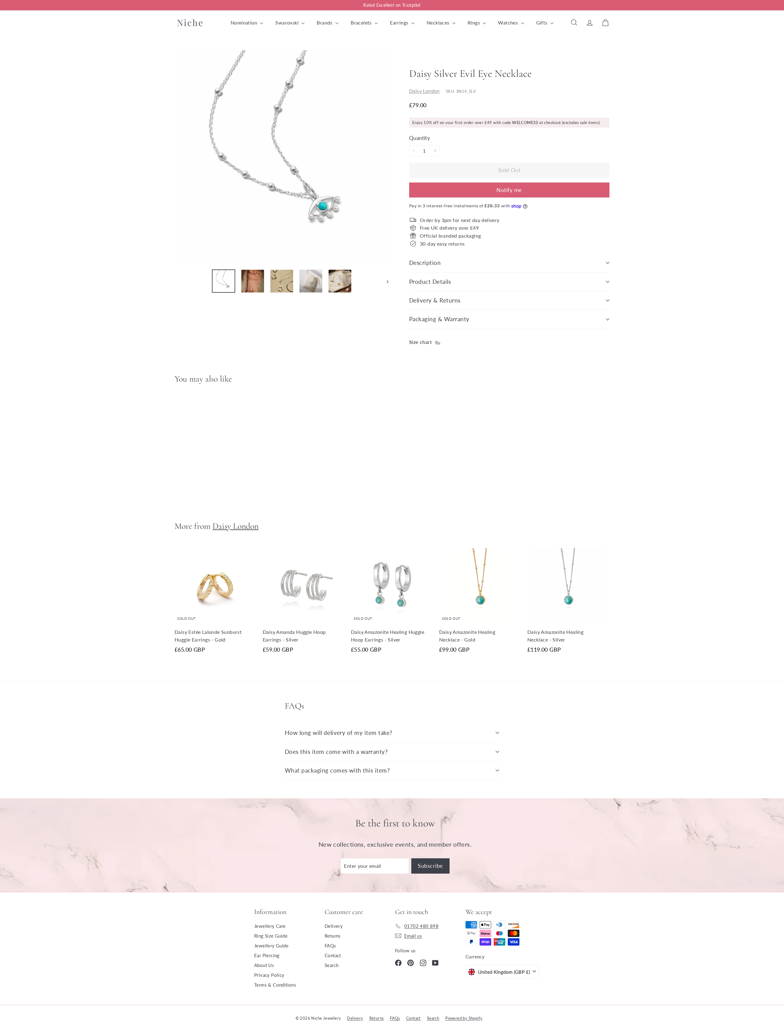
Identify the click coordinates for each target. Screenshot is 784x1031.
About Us (264, 965)
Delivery (334, 926)
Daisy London (424, 90)
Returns (333, 936)
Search (331, 965)
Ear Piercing (267, 955)
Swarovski (287, 22)
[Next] (385, 281)
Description (425, 262)
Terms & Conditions (275, 985)
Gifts (542, 22)
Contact (333, 955)
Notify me (509, 189)
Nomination (244, 22)
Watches (508, 22)
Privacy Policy (269, 975)
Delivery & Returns (435, 300)
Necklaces (439, 22)
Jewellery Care (270, 926)
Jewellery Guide (271, 945)
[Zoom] (282, 157)
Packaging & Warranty (439, 318)
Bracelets (362, 22)
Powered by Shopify (463, 1018)
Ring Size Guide (271, 936)
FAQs (330, 945)
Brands (325, 22)
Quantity (419, 137)
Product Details (430, 281)
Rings (474, 22)
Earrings (400, 22)
